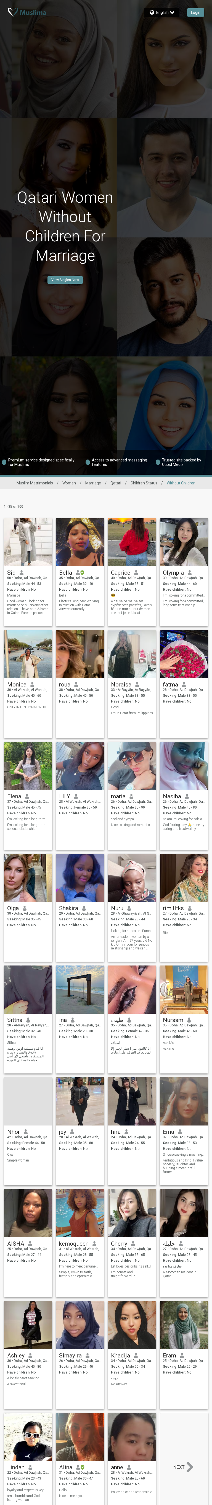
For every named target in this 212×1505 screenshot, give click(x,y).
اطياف (115, 1043)
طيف (117, 1020)
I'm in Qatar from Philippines (132, 713)
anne (117, 1467)
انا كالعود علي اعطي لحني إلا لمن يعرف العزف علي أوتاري (131, 1050)
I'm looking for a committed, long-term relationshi (184, 595)
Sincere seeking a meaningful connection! (184, 1154)
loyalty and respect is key (25, 1490)
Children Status (144, 483)
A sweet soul (16, 1384)
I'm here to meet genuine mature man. (80, 1266)
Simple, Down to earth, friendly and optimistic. (76, 1274)
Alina (65, 1467)
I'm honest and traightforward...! (123, 1274)
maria (118, 796)
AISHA (15, 1243)
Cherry (119, 1243)
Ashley (16, 1355)
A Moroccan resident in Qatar (180, 1274)
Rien (166, 933)
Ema (168, 1132)
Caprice (120, 572)
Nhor (13, 1132)
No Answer (119, 1384)
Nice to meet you (71, 1496)
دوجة (114, 1378)
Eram (169, 1355)
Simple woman (18, 1160)
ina (63, 1020)
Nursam (173, 1020)
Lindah (16, 1467)
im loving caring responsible (131, 1492)
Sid (11, 572)
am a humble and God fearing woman (23, 1498)
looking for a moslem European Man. (132, 931)
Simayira (70, 1355)
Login (195, 12)
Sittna (14, 1020)
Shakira (68, 908)
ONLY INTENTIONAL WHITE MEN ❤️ (28, 707)
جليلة (169, 1243)
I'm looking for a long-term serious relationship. (28, 819)
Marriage (93, 483)
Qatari (115, 483)
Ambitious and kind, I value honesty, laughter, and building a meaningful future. (183, 1166)
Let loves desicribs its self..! (131, 1266)
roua (64, 684)
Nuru (117, 908)
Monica (16, 684)
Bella (65, 572)
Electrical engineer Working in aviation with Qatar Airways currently (79, 605)
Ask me (168, 1048)
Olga (13, 908)
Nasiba (172, 796)
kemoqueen (74, 1243)
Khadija (120, 1355)
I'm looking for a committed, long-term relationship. (183, 603)
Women (69, 483)
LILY (64, 796)
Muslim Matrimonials (35, 483)
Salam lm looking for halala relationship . (184, 819)
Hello (63, 1490)
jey (62, 1132)
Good (115, 707)
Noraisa (121, 684)
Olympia (173, 572)
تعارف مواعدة (172, 1266)
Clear (11, 1154)
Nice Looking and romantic (130, 825)
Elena (14, 796)
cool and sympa (122, 819)
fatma (170, 684)
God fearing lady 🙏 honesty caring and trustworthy (183, 827)
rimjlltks (173, 908)
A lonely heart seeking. (23, 1378)
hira (116, 1132)
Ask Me (168, 1043)
